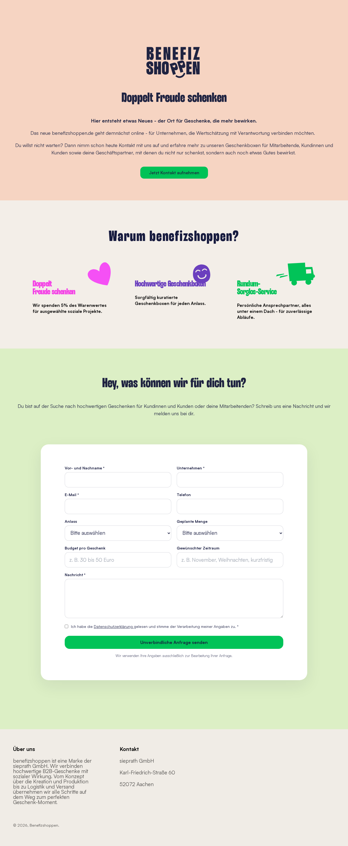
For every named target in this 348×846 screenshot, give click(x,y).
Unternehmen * (190, 468)
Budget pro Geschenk (85, 548)
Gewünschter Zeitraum (198, 548)
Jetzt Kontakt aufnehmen (174, 172)
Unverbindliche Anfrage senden (174, 642)
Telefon (184, 495)
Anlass (71, 521)
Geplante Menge (192, 521)
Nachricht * (75, 575)
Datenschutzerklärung (114, 626)
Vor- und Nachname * (84, 468)
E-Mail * (72, 495)
